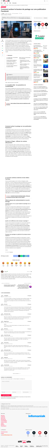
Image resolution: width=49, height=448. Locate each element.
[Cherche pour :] (39, 18)
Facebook (11, 252)
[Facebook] (35, 26)
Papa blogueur (3, 425)
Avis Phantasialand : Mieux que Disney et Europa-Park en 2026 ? (38, 70)
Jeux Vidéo (35, 62)
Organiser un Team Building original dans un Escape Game (41, 100)
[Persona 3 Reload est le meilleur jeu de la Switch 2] (45, 66)
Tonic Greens (6, 342)
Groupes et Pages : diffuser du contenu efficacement (12, 63)
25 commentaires (15, 13)
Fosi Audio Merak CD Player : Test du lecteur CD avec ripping (38, 46)
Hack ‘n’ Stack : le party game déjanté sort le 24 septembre (37, 60)
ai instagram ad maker (37, 98)
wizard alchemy (36, 90)
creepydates (6, 295)
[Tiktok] (46, 26)
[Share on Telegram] (2, 55)
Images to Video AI (37, 93)
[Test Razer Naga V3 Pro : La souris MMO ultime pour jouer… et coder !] (45, 51)
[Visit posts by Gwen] (2, 271)
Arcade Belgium (4, 420)
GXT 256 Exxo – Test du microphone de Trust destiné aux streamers (40, 118)
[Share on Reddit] (2, 53)
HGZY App (6, 328)
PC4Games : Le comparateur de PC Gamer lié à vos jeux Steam (38, 75)
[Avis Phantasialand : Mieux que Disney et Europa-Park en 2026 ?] (45, 70)
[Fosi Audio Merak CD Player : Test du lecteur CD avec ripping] (45, 47)
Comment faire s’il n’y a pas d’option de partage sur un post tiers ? (25, 61)
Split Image (35, 103)
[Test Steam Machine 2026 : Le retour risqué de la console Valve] (45, 80)
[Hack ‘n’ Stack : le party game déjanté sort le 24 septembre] (45, 61)
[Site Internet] (29, 271)
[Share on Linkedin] (2, 50)
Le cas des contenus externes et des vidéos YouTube (12, 66)
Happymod (6, 357)
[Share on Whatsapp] (2, 48)
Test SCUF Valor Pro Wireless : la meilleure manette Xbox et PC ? (37, 55)
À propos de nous (4, 431)
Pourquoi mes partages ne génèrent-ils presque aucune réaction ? (24, 67)
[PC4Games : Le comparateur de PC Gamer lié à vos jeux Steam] (45, 75)
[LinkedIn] (31, 271)
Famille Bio (3, 416)
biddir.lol (35, 86)
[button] (2, 1)
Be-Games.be (3, 419)
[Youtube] (42, 26)
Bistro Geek (3, 418)
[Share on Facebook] (2, 43)
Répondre (29, 295)
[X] (39, 26)
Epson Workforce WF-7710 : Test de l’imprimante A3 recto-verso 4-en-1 (41, 108)
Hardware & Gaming (37, 77)
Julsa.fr (2, 423)
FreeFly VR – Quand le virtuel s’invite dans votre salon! (40, 113)
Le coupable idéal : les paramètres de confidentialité (12, 58)
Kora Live (5, 304)
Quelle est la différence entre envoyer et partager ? (24, 64)
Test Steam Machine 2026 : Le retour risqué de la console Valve (38, 80)
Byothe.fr (2, 424)
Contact (2, 433)
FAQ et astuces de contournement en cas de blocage (24, 58)
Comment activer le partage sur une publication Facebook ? (12, 61)
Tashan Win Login (7, 335)
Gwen (3, 13)
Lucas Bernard (36, 116)
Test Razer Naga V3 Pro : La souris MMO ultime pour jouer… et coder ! (38, 51)
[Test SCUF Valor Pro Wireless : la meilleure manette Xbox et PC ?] (45, 56)
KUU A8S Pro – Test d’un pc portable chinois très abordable (41, 95)
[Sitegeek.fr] (6, 1)
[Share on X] (2, 46)
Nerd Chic (3, 415)
